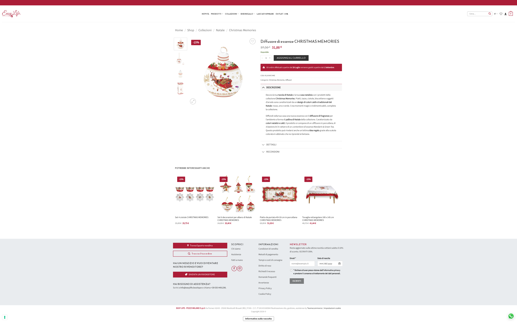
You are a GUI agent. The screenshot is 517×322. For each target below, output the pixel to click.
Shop (190, 30)
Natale (220, 30)
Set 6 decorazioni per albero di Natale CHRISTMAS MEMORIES (234, 219)
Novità (205, 14)
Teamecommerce (314, 308)
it (495, 14)
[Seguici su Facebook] (234, 268)
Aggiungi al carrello (291, 58)
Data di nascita (323, 258)
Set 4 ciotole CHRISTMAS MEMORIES (191, 217)
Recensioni (273, 151)
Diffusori (288, 80)
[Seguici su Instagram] (239, 268)
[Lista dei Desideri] (501, 14)
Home (179, 30)
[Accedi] (505, 14)
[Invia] (490, 13)
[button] (511, 14)
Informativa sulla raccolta (258, 318)
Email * (293, 258)
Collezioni (231, 14)
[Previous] (193, 71)
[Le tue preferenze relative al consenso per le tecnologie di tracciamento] (4, 317)
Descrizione (273, 87)
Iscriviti (296, 281)
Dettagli (271, 144)
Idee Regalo (247, 14)
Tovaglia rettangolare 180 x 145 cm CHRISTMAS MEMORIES (318, 219)
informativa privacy (332, 270)
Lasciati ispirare (265, 14)
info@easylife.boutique (191, 287)
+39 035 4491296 (218, 287)
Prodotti (216, 14)
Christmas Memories (242, 30)
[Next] (251, 71)
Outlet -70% (282, 14)
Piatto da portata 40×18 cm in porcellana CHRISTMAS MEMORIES (278, 219)
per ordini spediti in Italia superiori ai (425, 2)
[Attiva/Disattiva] (263, 87)
